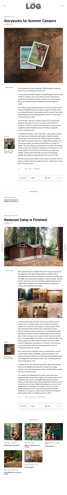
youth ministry (36, 168)
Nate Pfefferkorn (9, 270)
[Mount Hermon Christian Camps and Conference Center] (33, 6)
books (25, 168)
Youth (13, 16)
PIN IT (26, 295)
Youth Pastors (12, 197)
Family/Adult (7, 16)
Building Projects (50, 442)
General (58, 442)
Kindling (13, 442)
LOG (36, 464)
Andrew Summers (9, 87)
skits (30, 168)
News (12, 215)
